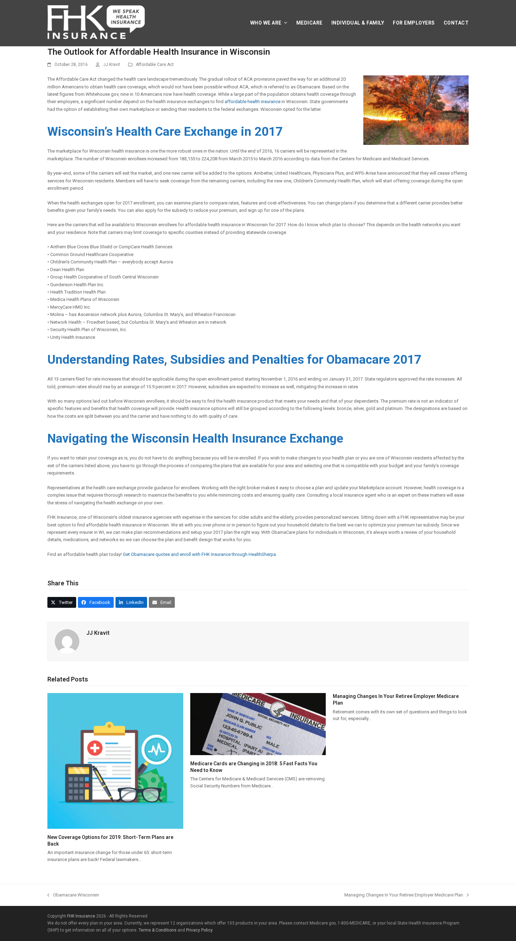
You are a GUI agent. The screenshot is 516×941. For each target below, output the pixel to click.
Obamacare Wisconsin (73, 895)
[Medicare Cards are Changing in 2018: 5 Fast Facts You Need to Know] (258, 751)
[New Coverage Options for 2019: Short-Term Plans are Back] (115, 824)
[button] (61, 602)
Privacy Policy (199, 930)
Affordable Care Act (155, 64)
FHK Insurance (81, 916)
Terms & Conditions (158, 930)
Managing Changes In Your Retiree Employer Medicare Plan (403, 895)
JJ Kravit (111, 64)
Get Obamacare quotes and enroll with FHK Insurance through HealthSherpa (199, 554)
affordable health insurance (252, 101)
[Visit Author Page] (67, 650)
